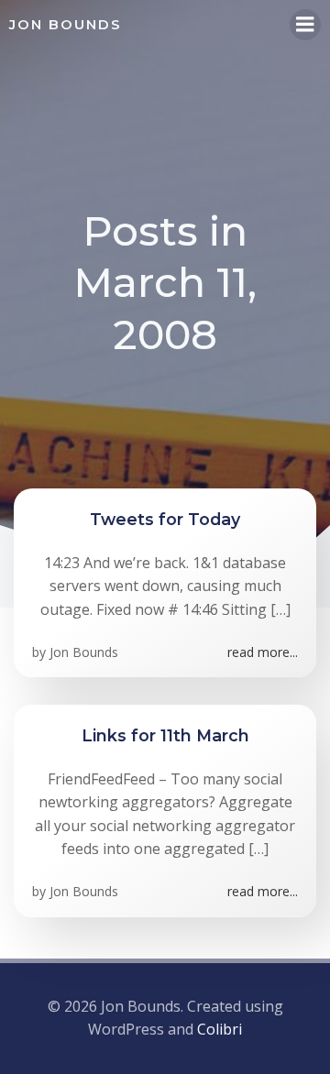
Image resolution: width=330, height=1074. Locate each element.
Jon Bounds (84, 652)
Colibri (219, 1029)
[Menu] (305, 24)
